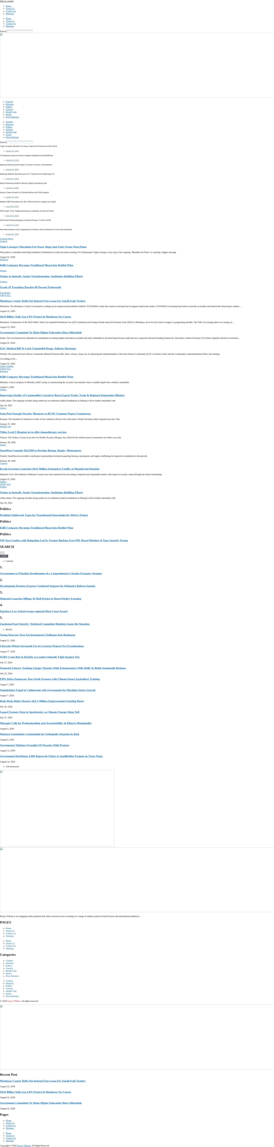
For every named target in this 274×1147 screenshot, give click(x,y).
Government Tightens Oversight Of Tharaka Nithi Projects (34, 745)
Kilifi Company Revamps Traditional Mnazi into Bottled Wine (36, 265)
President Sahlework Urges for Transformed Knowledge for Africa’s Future (44, 515)
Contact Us (11, 11)
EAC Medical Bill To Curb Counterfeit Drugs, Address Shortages (38, 348)
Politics (9, 107)
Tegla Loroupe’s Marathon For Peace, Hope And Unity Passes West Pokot (43, 246)
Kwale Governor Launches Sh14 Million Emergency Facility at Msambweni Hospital (49, 468)
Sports (8, 114)
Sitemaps (10, 14)
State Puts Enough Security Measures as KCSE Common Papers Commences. (45, 413)
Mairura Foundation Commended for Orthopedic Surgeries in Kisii (39, 734)
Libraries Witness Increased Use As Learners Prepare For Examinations (42, 646)
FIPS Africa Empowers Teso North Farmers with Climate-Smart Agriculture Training (50, 679)
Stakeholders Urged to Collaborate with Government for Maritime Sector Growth (47, 690)
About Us (10, 8)
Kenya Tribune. (24, 1145)
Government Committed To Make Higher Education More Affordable (41, 332)
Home (8, 6)
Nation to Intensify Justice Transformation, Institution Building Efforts (41, 276)
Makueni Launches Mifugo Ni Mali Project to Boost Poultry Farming (40, 598)
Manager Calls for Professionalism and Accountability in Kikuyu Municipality (46, 723)
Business (10, 104)
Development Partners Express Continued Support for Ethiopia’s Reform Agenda (47, 585)
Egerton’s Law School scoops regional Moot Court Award (34, 611)
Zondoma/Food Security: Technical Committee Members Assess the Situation (45, 623)
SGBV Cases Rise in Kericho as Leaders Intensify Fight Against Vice (39, 656)
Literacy (9, 109)
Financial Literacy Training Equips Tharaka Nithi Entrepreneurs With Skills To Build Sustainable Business (63, 668)
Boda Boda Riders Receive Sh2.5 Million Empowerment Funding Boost (42, 701)
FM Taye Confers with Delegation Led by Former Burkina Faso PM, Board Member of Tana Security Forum (64, 540)
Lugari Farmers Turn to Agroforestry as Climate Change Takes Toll (39, 712)
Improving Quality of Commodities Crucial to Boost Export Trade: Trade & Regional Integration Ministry (62, 395)
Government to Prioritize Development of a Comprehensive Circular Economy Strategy (51, 573)
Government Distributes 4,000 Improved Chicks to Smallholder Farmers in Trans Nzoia (51, 756)
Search (3, 31)
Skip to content (7, 1)
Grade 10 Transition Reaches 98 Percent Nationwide (30, 287)
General (9, 101)
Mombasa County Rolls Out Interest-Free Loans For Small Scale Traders (42, 300)
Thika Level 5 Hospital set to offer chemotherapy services (33, 432)
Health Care (11, 112)
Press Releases (12, 117)
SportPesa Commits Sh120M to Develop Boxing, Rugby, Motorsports (40, 450)
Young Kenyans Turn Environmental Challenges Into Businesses (37, 634)
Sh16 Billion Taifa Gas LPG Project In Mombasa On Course (35, 316)
